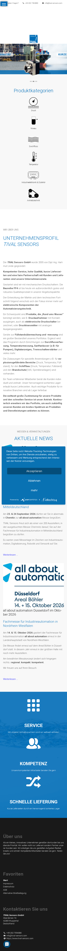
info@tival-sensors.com (53, 3)
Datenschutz (8, 886)
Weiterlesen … (10, 554)
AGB (5, 890)
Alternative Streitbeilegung (14, 893)
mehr (34, 490)
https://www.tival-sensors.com (19, 938)
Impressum (8, 883)
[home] (33, 38)
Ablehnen (34, 480)
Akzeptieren (34, 471)
